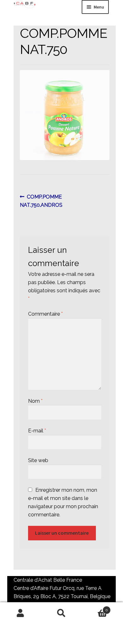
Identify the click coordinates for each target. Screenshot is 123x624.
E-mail (37, 431)
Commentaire (45, 314)
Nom (35, 401)
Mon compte (20, 613)
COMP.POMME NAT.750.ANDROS (41, 200)
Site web (38, 460)
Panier (95, 607)
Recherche (61, 613)
